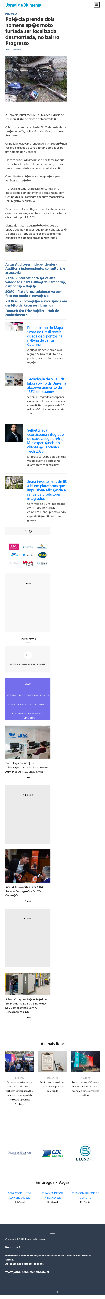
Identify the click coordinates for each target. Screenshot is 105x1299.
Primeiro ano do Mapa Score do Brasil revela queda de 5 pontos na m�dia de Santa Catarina (45, 336)
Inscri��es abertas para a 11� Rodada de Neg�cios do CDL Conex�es (24, 891)
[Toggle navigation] (97, 5)
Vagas (28, 684)
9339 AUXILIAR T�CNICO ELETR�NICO (28, 704)
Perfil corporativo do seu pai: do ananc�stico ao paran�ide (52, 1086)
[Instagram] (30, 531)
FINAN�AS (85, 1078)
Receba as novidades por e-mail (28, 664)
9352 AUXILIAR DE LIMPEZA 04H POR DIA (28, 695)
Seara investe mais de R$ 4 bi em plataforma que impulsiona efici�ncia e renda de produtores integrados (47, 490)
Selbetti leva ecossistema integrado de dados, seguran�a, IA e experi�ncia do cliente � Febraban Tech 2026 (45, 441)
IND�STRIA (20, 1078)
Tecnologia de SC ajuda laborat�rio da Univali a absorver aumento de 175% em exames (46, 385)
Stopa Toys (52, 1078)
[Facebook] (25, 531)
